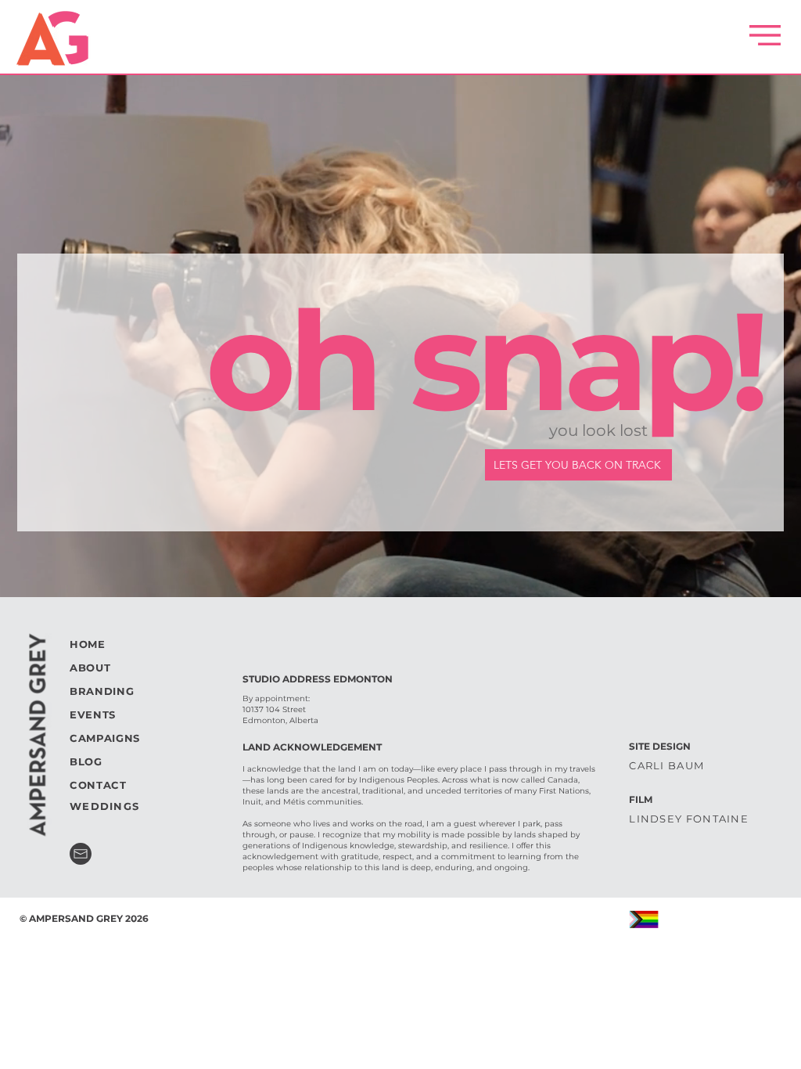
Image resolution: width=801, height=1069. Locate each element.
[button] (765, 35)
